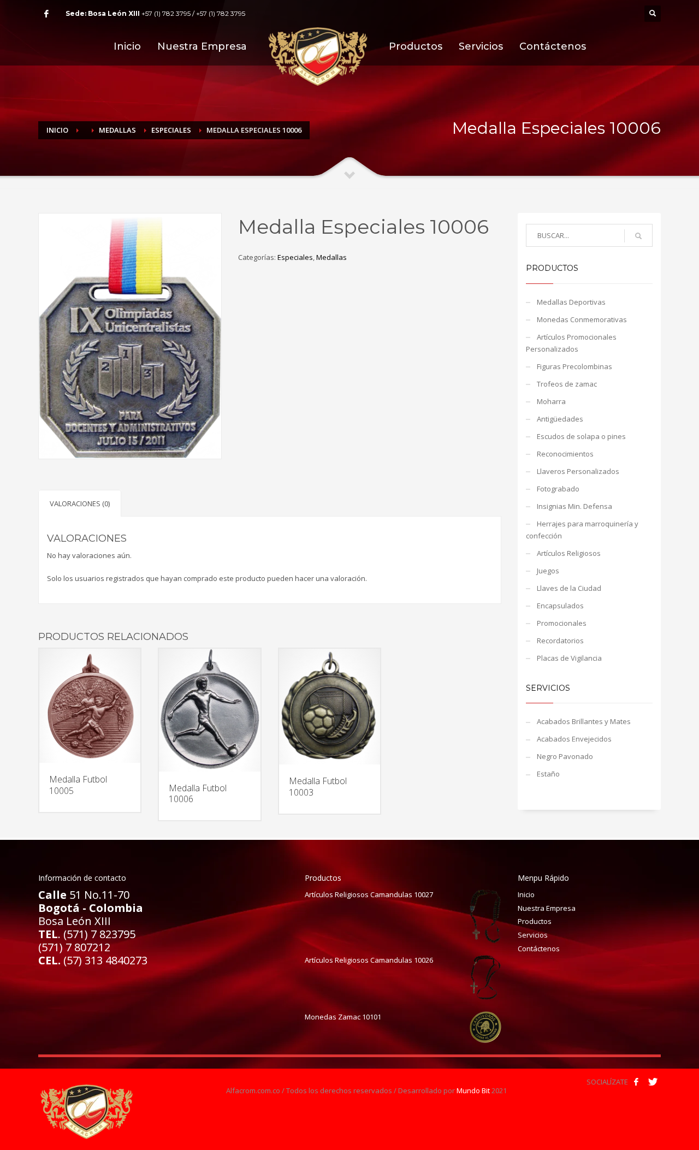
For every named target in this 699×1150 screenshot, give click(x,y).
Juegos (548, 571)
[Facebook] (46, 13)
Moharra (551, 401)
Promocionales (562, 623)
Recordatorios (560, 640)
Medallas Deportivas (571, 302)
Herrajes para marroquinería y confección (582, 530)
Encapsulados (560, 605)
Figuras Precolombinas (574, 366)
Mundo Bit (473, 1090)
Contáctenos (539, 948)
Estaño (548, 774)
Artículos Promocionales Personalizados (571, 343)
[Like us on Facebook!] (636, 1082)
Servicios (533, 935)
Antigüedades (560, 419)
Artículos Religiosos (569, 553)
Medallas (117, 130)
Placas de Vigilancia (569, 658)
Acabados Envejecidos (574, 739)
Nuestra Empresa (547, 908)
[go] (638, 235)
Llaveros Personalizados (578, 471)
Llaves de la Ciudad (569, 588)
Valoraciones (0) (80, 503)
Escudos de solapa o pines (581, 436)
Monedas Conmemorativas (582, 319)
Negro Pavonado (565, 756)
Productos (535, 921)
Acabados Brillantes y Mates (584, 721)
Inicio (57, 130)
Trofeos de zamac (567, 384)
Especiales (171, 130)
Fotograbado (558, 489)
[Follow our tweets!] (652, 1082)
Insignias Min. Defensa (574, 506)
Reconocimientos (565, 454)
